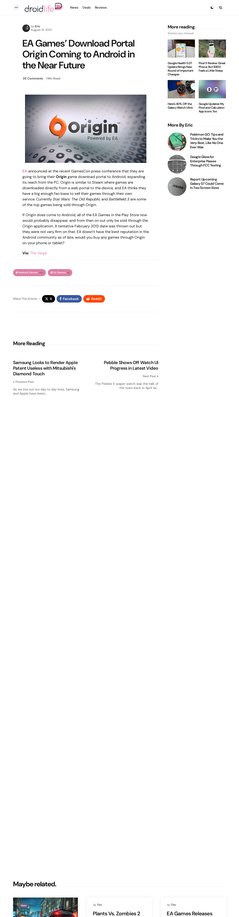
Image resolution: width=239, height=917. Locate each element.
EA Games (61, 272)
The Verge (38, 253)
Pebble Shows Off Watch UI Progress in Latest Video (131, 365)
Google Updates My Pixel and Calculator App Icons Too (211, 107)
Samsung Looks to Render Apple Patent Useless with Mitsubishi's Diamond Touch (45, 368)
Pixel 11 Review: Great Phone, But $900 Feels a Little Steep (212, 67)
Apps (24, 905)
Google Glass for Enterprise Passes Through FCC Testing (205, 161)
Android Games (30, 272)
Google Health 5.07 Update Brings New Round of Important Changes (180, 68)
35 (33, 78)
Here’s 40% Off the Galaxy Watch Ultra (180, 106)
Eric (37, 26)
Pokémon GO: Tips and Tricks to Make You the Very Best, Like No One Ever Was (207, 140)
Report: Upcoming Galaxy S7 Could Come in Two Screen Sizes (207, 183)
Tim (99, 905)
